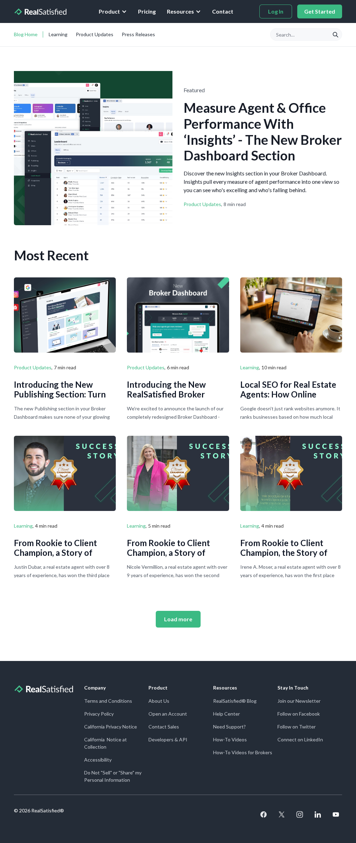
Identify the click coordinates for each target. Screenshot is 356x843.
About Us (158, 701)
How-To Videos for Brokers (242, 752)
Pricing (147, 11)
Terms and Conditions (108, 701)
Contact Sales (163, 727)
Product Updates (94, 34)
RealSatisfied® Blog (235, 701)
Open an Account (167, 714)
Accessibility (98, 760)
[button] (112, 11)
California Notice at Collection (105, 743)
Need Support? (229, 727)
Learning (58, 34)
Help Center (226, 714)
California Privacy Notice (110, 727)
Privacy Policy (99, 714)
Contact (222, 11)
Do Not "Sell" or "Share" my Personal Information (112, 776)
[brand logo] (40, 11)
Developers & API (167, 739)
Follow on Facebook (298, 714)
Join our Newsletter (299, 701)
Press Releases (138, 34)
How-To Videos (230, 739)
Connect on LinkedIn (300, 739)
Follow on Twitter (296, 727)
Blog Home (26, 34)
